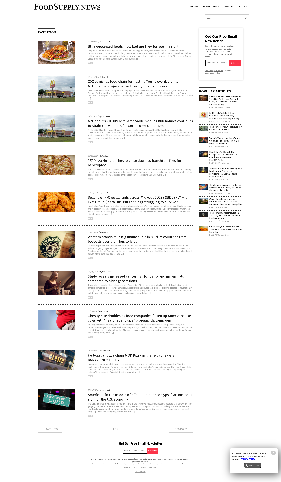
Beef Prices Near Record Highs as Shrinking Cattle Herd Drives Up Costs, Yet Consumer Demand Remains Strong (225, 100)
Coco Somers (225, 108)
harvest (194, 6)
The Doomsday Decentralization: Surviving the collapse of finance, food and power (224, 215)
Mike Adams (224, 147)
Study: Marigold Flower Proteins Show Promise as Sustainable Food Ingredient (225, 229)
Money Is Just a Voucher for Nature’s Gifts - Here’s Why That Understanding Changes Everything (225, 202)
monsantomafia (211, 6)
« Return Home (50, 428)
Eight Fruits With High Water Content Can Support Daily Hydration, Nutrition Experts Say (224, 116)
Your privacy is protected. (214, 71)
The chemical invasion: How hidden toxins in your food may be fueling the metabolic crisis (225, 188)
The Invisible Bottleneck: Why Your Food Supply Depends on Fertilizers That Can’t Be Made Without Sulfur (225, 172)
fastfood (228, 6)
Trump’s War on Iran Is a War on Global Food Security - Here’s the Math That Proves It (225, 141)
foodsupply (243, 6)
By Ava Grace (105, 156)
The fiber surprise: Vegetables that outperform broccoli (225, 128)
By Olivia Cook (105, 42)
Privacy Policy (140, 472)
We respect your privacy (125, 464)
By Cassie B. (104, 77)
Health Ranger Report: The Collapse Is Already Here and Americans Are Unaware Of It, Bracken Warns (223, 156)
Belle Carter (224, 221)
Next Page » (181, 428)
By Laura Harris (104, 117)
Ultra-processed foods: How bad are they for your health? (133, 46)
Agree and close (252, 465)
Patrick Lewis (225, 193)
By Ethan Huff (104, 193)
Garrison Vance (226, 163)
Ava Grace (224, 133)
